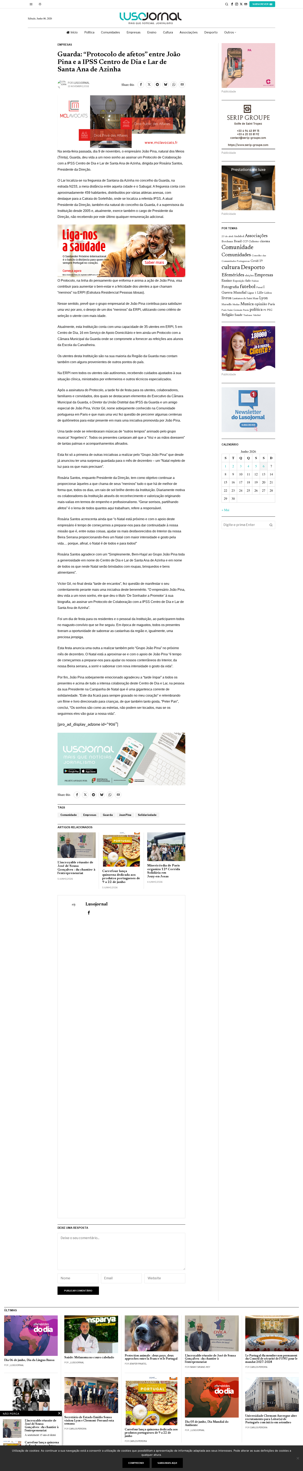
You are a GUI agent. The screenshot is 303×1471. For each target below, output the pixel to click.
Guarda (108, 814)
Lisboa (268, 293)
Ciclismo (254, 241)
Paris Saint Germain (232, 310)
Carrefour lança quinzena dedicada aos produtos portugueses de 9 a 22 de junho (121, 877)
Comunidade (68, 814)
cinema (265, 241)
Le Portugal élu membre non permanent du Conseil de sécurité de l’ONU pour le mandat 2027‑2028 (271, 1359)
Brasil (238, 241)
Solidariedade (147, 814)
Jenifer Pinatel (138, 1363)
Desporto (253, 268)
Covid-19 (257, 261)
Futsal (259, 287)
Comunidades (236, 255)
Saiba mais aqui (167, 1463)
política (256, 310)
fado (248, 280)
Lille (260, 292)
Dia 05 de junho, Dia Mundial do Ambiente (206, 1423)
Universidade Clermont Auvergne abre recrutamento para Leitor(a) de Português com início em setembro (271, 1419)
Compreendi (136, 1463)
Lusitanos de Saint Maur (245, 298)
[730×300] (121, 250)
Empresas (65, 44)
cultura (231, 268)
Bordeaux (227, 241)
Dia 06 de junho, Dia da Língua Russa (29, 1360)
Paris (271, 304)
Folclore (255, 281)
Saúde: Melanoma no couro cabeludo (89, 1357)
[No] (298, 1458)
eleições (249, 275)
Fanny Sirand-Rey (200, 1367)
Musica (247, 304)
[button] (271, 525)
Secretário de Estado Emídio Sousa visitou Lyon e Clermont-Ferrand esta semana (89, 1421)
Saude (238, 315)
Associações (256, 236)
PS (264, 310)
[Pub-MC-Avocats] (121, 121)
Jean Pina (125, 814)
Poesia (246, 310)
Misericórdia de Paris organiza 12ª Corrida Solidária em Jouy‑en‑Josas (163, 871)
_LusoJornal (16, 1365)
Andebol (239, 236)
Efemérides (233, 275)
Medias (236, 305)
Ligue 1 (251, 293)
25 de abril (227, 236)
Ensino (227, 280)
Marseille (227, 304)
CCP (245, 241)
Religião (228, 315)
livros (226, 298)
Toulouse (247, 315)
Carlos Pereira (258, 1367)
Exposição (238, 281)
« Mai (225, 510)
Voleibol (257, 315)
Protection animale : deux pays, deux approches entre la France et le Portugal (151, 1357)
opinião (261, 304)
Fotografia (230, 287)
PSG (269, 310)
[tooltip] (232, 4)
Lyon (263, 298)
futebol (247, 286)
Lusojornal (82, 82)
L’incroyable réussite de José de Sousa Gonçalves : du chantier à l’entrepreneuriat (76, 868)
